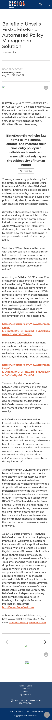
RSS (27, 712)
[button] (41, 4)
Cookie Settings (37, 712)
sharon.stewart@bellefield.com (27, 622)
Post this (28, 171)
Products (26, 688)
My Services (25, 694)
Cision (30, 716)
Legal (11, 712)
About (25, 691)
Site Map (19, 712)
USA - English (9, 52)
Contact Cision (25, 686)
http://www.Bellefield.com (18, 607)
